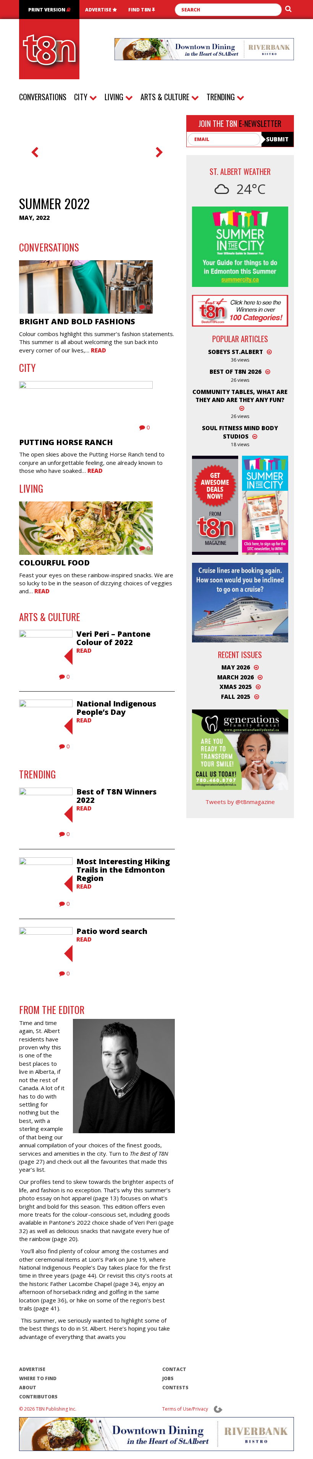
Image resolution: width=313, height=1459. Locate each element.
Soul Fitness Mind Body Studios (240, 432)
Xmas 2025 (235, 686)
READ (84, 650)
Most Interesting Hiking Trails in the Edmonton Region (123, 869)
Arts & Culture (165, 96)
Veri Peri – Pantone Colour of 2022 (113, 638)
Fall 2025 (235, 696)
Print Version (47, 9)
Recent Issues (240, 654)
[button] (35, 158)
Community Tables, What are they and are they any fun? (239, 396)
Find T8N (140, 9)
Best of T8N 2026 (235, 371)
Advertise (99, 9)
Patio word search (111, 931)
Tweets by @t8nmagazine (240, 802)
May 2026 (235, 667)
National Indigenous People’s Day (116, 707)
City (81, 96)
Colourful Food (54, 562)
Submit (277, 139)
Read (98, 350)
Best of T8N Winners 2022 (116, 795)
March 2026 (235, 677)
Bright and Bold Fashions (77, 321)
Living (115, 96)
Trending (222, 96)
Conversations (42, 96)
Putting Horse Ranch (66, 442)
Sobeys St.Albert (235, 352)
